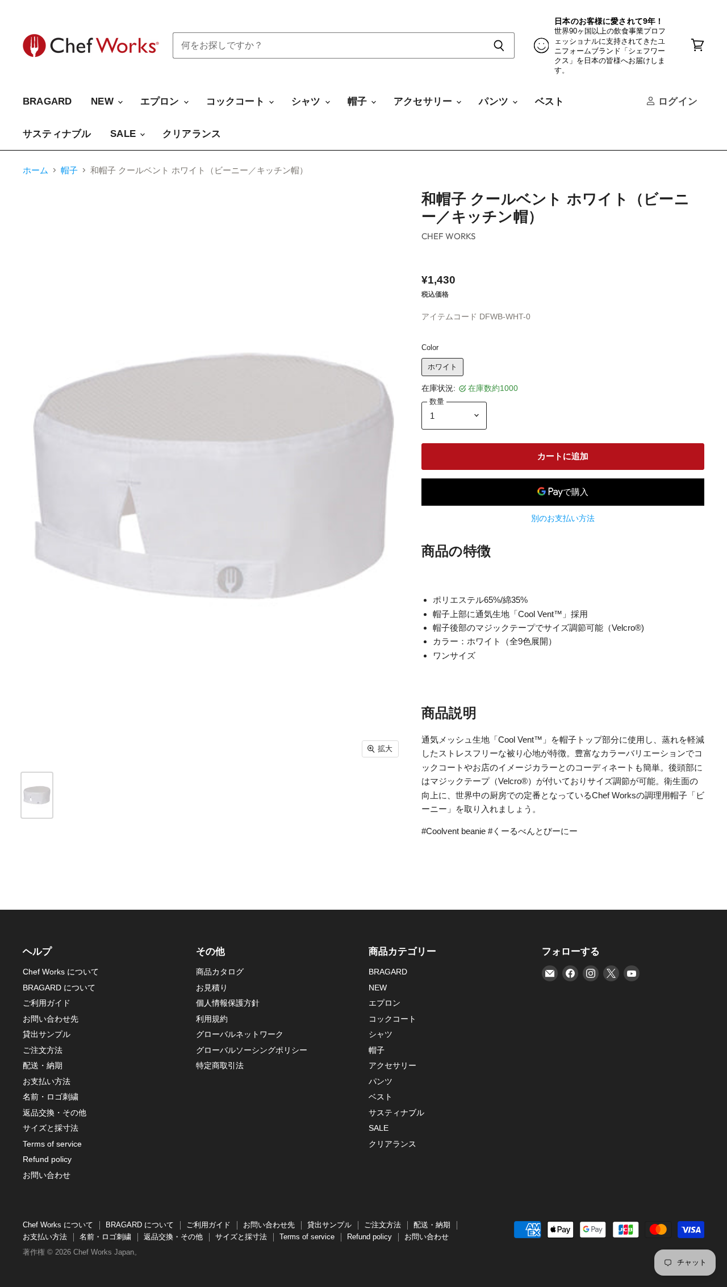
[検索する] (499, 45)
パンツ (495, 101)
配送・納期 (42, 1065)
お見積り (212, 987)
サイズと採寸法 (50, 1127)
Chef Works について (61, 971)
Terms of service (52, 1143)
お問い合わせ (46, 1175)
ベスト (550, 101)
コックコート (237, 101)
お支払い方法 (46, 1081)
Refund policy (47, 1159)
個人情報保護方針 (228, 1002)
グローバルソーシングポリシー (251, 1050)
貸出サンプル (46, 1034)
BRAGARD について (59, 987)
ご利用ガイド (46, 1002)
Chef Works (448, 236)
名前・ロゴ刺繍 (50, 1096)
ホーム (35, 170)
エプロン (161, 101)
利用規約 (212, 1018)
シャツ (307, 101)
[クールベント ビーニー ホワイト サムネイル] (37, 795)
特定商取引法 (220, 1065)
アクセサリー (424, 101)
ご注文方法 (42, 1050)
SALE (124, 133)
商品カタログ (220, 971)
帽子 (359, 101)
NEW (103, 101)
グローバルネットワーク (239, 1034)
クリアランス (191, 133)
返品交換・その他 (54, 1112)
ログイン (676, 101)
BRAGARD (47, 101)
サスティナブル (57, 133)
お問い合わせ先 (50, 1018)
